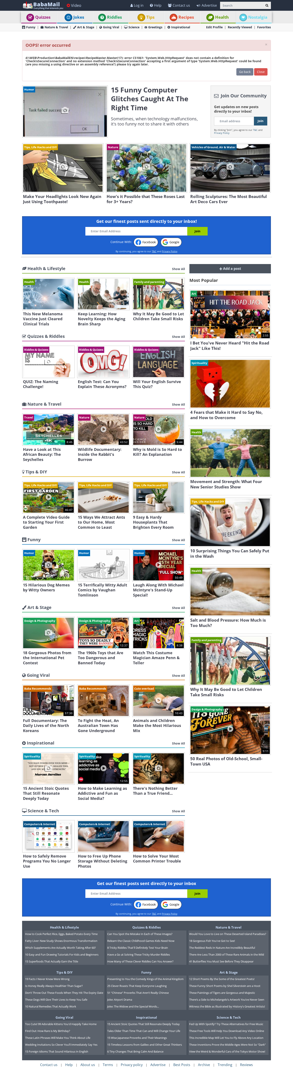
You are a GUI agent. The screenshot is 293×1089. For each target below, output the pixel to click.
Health (222, 17)
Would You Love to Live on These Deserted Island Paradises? (227, 934)
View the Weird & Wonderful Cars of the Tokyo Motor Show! (227, 1051)
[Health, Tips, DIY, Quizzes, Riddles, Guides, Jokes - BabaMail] (42, 5)
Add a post (231, 268)
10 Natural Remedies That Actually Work (50, 1006)
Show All (178, 269)
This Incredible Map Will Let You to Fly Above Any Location (226, 1038)
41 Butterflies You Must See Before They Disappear (221, 961)
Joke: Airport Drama (119, 999)
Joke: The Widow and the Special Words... (133, 1006)
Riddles (114, 17)
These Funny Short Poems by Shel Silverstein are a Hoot (224, 986)
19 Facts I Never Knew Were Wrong (47, 979)
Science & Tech (229, 1017)
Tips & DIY (64, 972)
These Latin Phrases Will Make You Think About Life (57, 1038)
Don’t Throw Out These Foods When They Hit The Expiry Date (64, 993)
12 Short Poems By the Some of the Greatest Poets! (221, 979)
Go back (245, 72)
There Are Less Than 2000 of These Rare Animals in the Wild (226, 954)
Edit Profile (214, 27)
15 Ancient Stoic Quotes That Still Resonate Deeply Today (143, 1024)
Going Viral (111, 27)
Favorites (264, 27)
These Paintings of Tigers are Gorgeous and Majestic (222, 993)
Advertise (209, 5)
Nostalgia (257, 17)
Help (158, 5)
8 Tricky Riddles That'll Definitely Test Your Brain (137, 948)
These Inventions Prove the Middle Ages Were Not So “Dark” (227, 1045)
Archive (204, 1064)
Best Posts (181, 1064)
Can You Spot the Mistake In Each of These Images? (139, 934)
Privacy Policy (222, 132)
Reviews (246, 1064)
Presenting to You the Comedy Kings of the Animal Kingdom (145, 979)
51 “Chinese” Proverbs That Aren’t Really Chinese (138, 993)
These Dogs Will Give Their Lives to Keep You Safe (56, 999)
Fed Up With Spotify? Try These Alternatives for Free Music (226, 1024)
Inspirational (180, 27)
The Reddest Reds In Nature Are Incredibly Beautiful (222, 948)
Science (133, 27)
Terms (108, 1064)
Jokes (78, 17)
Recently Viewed (240, 27)
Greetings (155, 27)
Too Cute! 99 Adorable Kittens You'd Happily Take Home (61, 1024)
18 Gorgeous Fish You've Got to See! (212, 941)
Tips (150, 17)
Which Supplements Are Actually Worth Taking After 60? (60, 948)
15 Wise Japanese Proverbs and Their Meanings (137, 1038)
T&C (255, 129)
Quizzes (42, 17)
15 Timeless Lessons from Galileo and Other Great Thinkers (144, 1045)
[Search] (267, 5)
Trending (225, 1064)
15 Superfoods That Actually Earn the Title (51, 961)
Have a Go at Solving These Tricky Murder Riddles (138, 954)
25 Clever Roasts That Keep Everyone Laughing (137, 986)
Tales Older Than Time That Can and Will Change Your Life (143, 1031)
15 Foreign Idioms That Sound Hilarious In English (56, 1051)
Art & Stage (85, 27)
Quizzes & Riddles (146, 927)
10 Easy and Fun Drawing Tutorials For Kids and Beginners (61, 954)
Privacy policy (132, 1064)
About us (87, 1064)
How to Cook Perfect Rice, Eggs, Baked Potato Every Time (61, 934)
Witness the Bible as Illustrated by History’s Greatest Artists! (227, 1006)
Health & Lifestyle (64, 927)
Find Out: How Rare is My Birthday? (47, 1031)
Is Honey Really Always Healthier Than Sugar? (54, 986)
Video (76, 5)
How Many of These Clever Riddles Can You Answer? (140, 961)
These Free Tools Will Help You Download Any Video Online (226, 1031)
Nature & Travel (56, 27)
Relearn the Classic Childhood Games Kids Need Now (140, 941)
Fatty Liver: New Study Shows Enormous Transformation (61, 941)
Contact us (181, 5)
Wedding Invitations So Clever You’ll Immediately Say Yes (61, 1045)
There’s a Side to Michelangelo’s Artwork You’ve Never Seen (226, 999)
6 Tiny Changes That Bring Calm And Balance (135, 1051)
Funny (30, 27)
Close (261, 72)
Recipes (186, 17)
